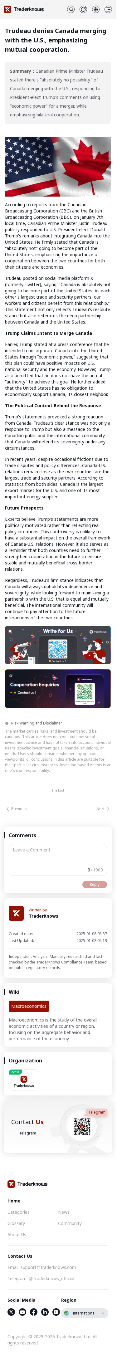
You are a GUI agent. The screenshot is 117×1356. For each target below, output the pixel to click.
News (64, 1212)
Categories (18, 1212)
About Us (16, 1234)
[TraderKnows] (24, 9)
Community (70, 1223)
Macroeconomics (28, 1006)
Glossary (16, 1223)
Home (14, 1201)
